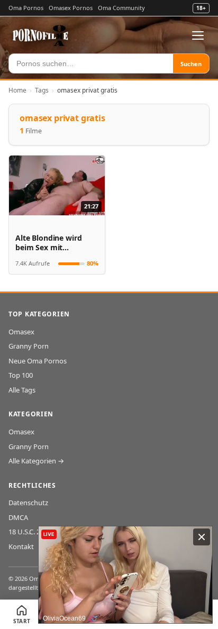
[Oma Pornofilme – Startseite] (40, 35)
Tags (42, 90)
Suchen (191, 64)
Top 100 (20, 375)
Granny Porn (28, 346)
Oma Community (121, 8)
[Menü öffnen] (198, 35)
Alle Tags (21, 390)
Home (17, 90)
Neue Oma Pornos (37, 361)
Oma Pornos (25, 8)
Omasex (21, 331)
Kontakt (21, 546)
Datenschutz (28, 502)
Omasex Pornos (71, 8)
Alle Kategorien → (36, 461)
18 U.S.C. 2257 (29, 531)
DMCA (18, 517)
